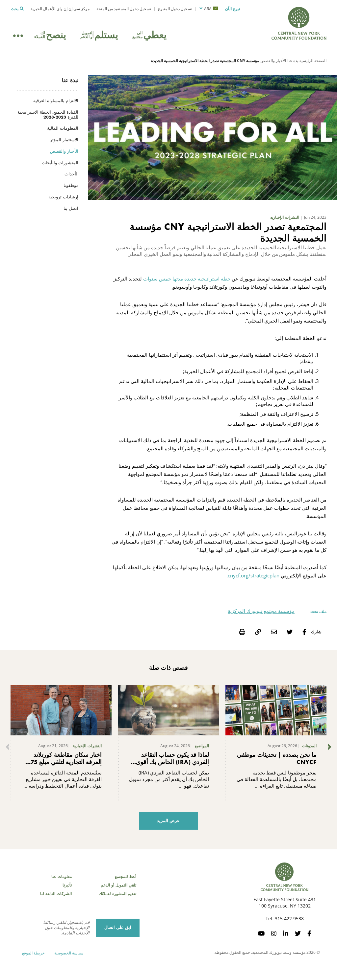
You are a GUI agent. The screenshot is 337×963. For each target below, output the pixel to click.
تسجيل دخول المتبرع (175, 8)
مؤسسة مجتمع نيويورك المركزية (261, 611)
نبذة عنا (293, 60)
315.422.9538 (289, 918)
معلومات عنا (61, 876)
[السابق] (6, 747)
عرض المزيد (168, 820)
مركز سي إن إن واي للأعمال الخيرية (60, 8)
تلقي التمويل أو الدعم (118, 885)
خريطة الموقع (33, 953)
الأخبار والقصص (273, 60)
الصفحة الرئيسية (312, 60)
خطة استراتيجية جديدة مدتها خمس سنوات (186, 278)
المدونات (309, 746)
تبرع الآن (232, 8)
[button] (208, 8)
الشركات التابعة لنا (56, 893)
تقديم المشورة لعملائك (117, 893)
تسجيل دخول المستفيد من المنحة (123, 8)
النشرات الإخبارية (284, 217)
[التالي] (331, 747)
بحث (14, 8)
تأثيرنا (67, 885)
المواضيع (202, 746)
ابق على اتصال (117, 927)
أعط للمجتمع (125, 876)
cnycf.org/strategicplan (253, 575)
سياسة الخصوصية (68, 953)
